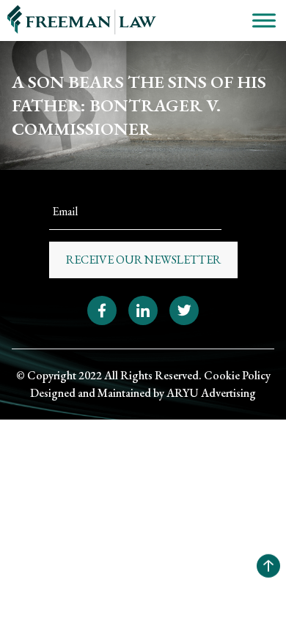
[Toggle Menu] (264, 20)
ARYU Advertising (211, 393)
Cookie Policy (237, 375)
